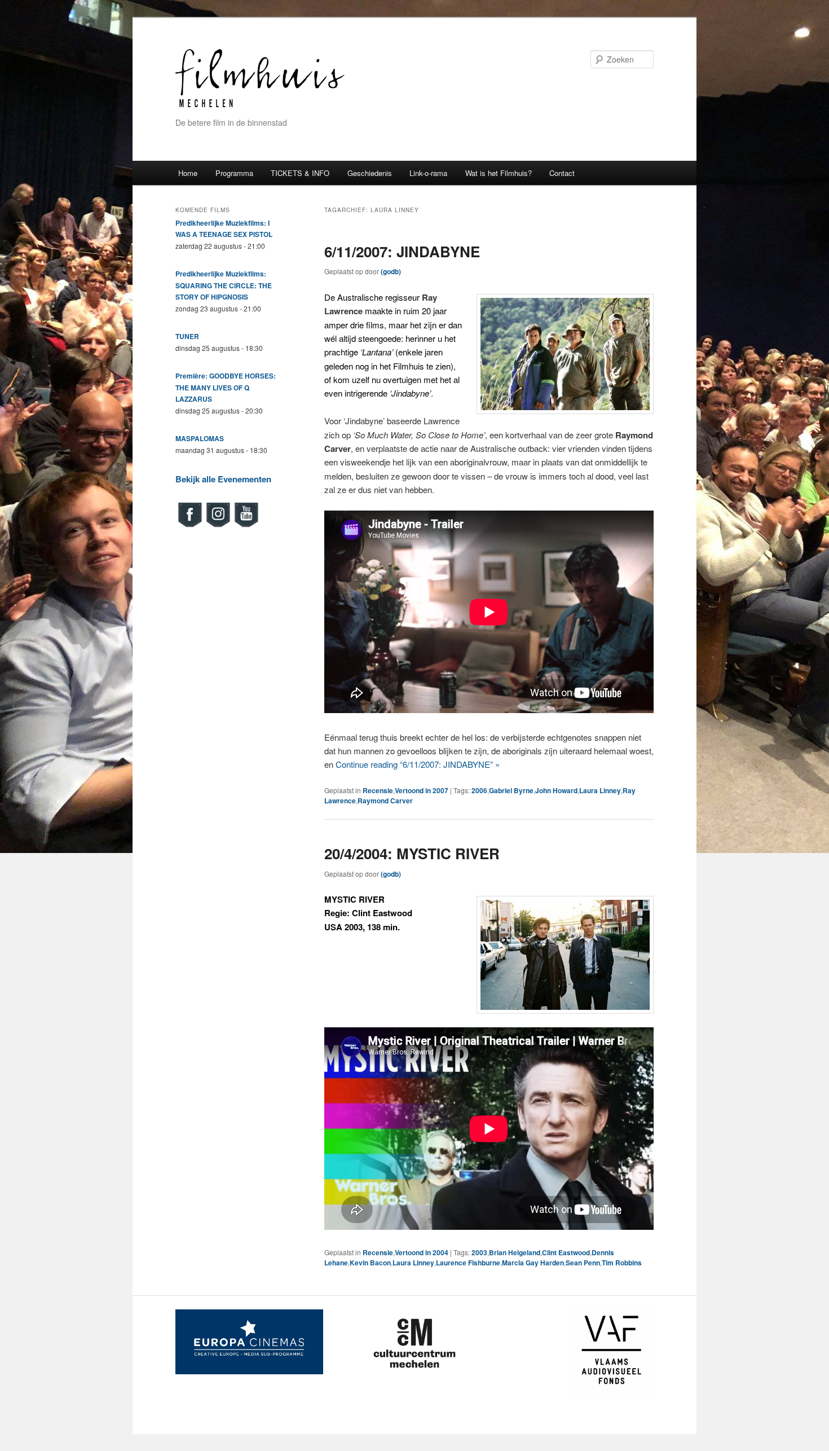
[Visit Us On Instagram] (218, 526)
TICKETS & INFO (300, 173)
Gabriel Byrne (511, 790)
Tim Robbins (622, 1262)
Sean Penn (583, 1262)
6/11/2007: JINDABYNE (402, 251)
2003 (479, 1252)
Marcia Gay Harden (533, 1262)
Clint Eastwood (566, 1252)
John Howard (556, 790)
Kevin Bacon (370, 1262)
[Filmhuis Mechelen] (260, 106)
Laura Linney (600, 790)
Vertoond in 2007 (421, 790)
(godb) (391, 271)
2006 (479, 790)
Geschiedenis (369, 173)
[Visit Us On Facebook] (189, 526)
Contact (562, 173)
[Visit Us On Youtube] (246, 526)
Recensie (378, 790)
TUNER (187, 336)
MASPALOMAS (199, 438)
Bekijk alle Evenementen (223, 479)
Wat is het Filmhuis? (498, 173)
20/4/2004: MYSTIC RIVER (412, 853)
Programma (234, 173)
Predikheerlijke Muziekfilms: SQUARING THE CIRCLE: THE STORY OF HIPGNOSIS (223, 285)
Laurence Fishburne (468, 1262)
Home (187, 173)
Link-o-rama (428, 173)
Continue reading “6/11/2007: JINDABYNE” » (418, 764)
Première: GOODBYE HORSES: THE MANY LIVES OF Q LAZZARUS (225, 387)
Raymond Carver (385, 800)
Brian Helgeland (514, 1252)
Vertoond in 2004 (421, 1252)
